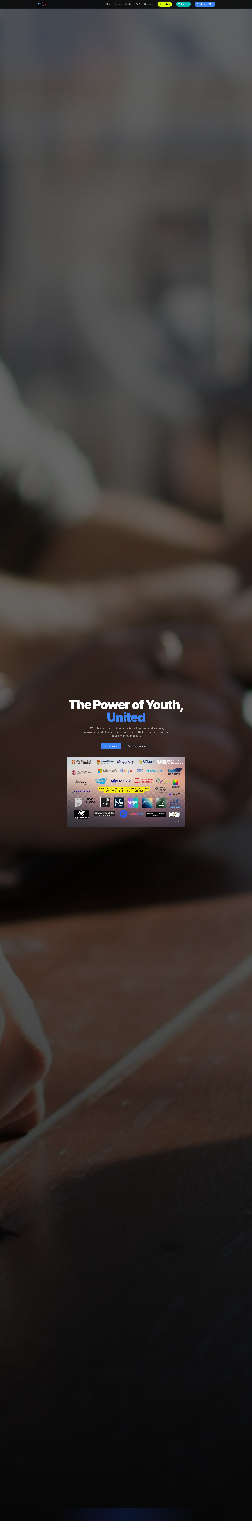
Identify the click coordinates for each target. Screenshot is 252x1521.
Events (118, 4)
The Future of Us (205, 4)
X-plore (166, 4)
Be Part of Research (145, 4)
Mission (128, 4)
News (108, 4)
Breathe (185, 4)
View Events (111, 746)
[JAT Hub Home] (41, 4)
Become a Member (137, 746)
